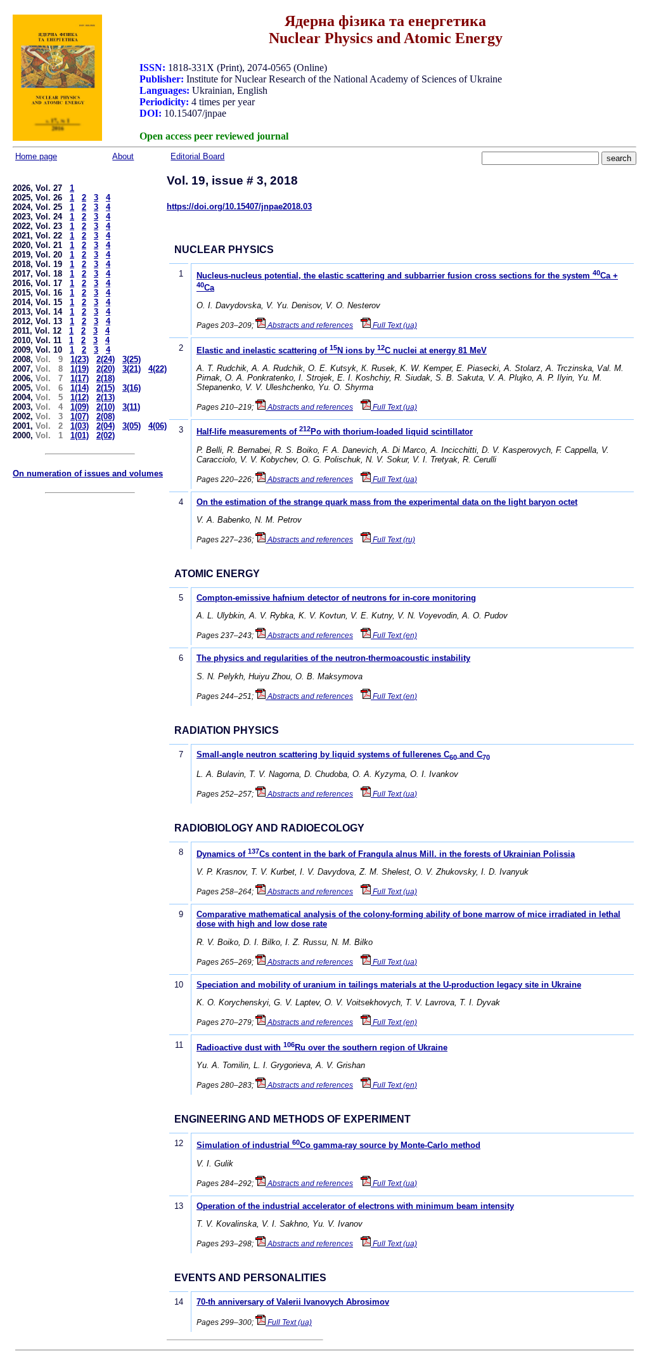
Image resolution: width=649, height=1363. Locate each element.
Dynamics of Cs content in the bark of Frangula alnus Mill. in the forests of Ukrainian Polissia (385, 854)
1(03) (79, 426)
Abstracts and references (309, 325)
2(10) (105, 407)
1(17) (79, 378)
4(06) (157, 426)
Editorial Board (197, 156)
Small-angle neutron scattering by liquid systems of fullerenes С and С (343, 754)
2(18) (105, 378)
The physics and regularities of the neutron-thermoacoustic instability (333, 658)
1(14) (79, 388)
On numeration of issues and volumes (88, 473)
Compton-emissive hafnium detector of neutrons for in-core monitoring (336, 598)
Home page (36, 156)
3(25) (131, 359)
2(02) (105, 435)
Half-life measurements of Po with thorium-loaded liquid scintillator (334, 431)
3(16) (131, 388)
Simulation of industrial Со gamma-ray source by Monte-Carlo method (338, 1145)
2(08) (105, 416)
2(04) (105, 426)
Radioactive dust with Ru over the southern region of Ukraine (321, 1047)
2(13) (105, 397)
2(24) (105, 359)
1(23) (79, 359)
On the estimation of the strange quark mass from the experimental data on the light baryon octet (386, 502)
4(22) (157, 369)
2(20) (105, 369)
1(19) (79, 369)
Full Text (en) (394, 635)
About (123, 156)
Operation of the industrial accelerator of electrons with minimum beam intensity (355, 1206)
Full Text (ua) (394, 325)
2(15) (105, 388)
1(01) (79, 435)
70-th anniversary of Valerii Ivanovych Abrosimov (292, 1302)
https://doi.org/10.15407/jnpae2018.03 (239, 206)
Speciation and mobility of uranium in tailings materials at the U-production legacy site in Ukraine (388, 984)
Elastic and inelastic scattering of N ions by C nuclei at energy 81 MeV (341, 350)
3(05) (131, 426)
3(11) (131, 407)
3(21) (131, 369)
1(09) (79, 407)
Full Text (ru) (393, 539)
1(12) (79, 397)
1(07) (79, 416)
